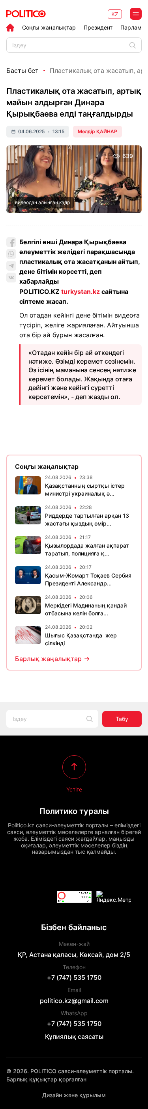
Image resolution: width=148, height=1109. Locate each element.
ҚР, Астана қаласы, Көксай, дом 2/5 (74, 955)
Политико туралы (74, 811)
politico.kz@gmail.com (74, 1001)
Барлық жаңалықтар (48, 659)
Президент (98, 27)
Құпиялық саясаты (74, 1036)
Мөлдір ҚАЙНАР (97, 131)
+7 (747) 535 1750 (74, 977)
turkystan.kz (80, 291)
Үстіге (74, 789)
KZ (114, 14)
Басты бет (22, 70)
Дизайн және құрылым (74, 1095)
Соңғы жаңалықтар (49, 27)
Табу (122, 718)
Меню (136, 14)
